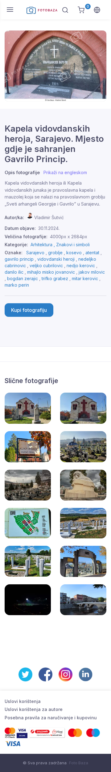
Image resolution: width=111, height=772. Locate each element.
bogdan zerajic (22, 278)
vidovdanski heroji (56, 259)
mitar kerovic (85, 278)
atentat (92, 252)
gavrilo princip (19, 259)
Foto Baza (78, 762)
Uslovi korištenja (23, 701)
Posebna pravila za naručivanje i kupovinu (51, 717)
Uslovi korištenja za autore (34, 709)
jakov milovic (92, 272)
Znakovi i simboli (73, 244)
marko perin (17, 285)
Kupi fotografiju (29, 310)
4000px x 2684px (68, 236)
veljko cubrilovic (46, 265)
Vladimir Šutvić (49, 217)
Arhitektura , (43, 244)
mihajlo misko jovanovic (51, 272)
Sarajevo (35, 252)
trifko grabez (55, 278)
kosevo (74, 252)
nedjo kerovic (81, 265)
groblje (55, 252)
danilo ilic (14, 272)
